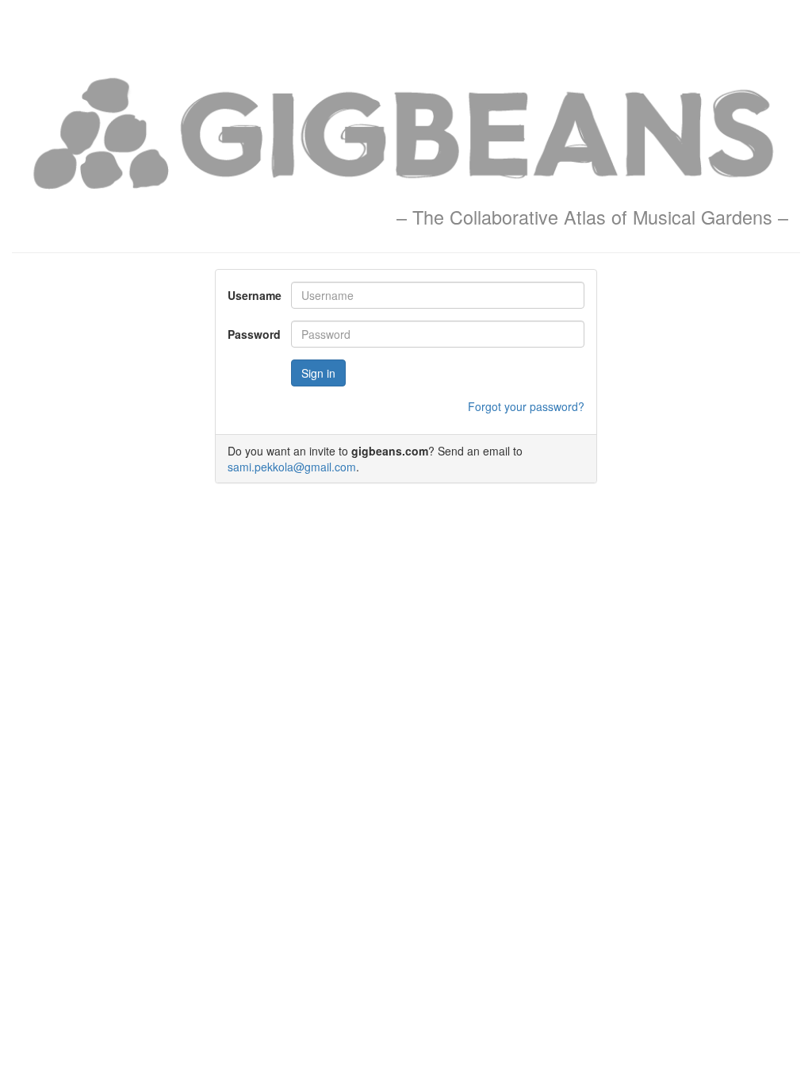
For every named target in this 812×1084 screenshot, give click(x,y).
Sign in (318, 373)
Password (253, 334)
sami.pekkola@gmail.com (292, 467)
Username (253, 295)
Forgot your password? (526, 406)
